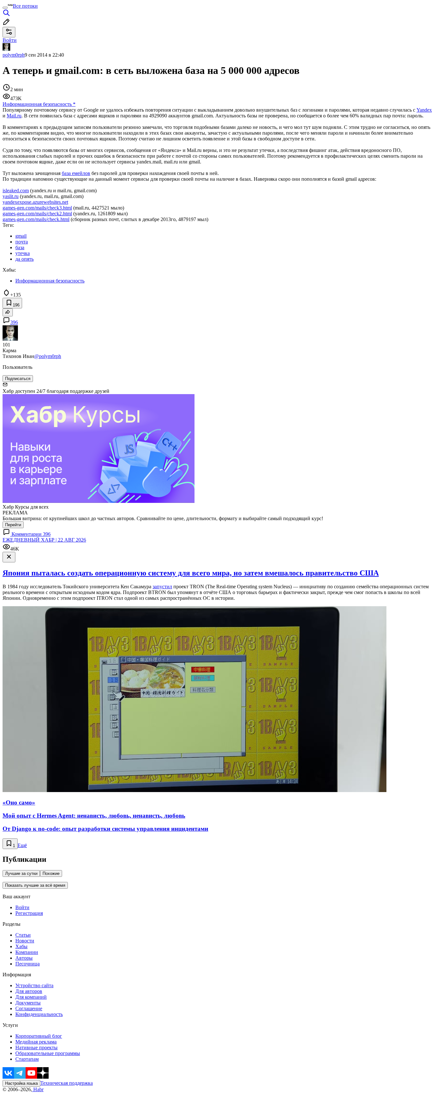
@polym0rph (47, 356)
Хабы (21, 946)
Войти (22, 907)
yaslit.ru (11, 196)
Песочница (27, 963)
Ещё (22, 845)
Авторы (24, 958)
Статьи (23, 935)
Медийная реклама (36, 1041)
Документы (28, 1002)
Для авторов (28, 991)
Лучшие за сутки (21, 873)
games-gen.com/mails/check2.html (37, 213)
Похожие (51, 873)
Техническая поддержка (66, 1083)
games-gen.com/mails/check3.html (37, 207)
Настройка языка (21, 1083)
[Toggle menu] (5, 8)
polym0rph (14, 55)
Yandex (424, 110)
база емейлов (76, 173)
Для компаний (31, 997)
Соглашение (28, 1008)
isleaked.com (16, 190)
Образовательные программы (47, 1053)
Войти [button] (10, 40)
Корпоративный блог (38, 1036)
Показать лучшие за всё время (35, 885)
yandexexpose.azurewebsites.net (35, 202)
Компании (26, 952)
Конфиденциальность (39, 1014)
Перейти (13, 524)
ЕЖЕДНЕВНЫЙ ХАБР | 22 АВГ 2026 (44, 540)
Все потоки (25, 6)
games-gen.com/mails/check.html (36, 219)
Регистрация (29, 913)
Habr (38, 1089)
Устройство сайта (34, 985)
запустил (162, 586)
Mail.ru (14, 115)
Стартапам (27, 1059)
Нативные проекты (36, 1047)
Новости (24, 940)
